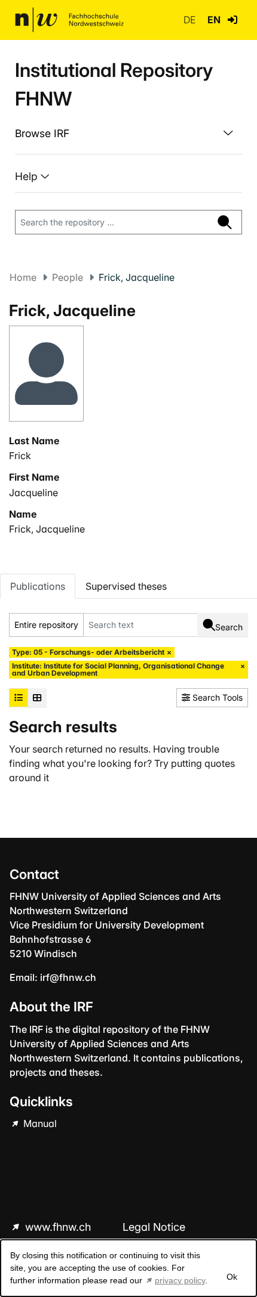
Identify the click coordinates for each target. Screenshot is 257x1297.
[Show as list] (18, 697)
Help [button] (28, 176)
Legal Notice (154, 1227)
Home (23, 277)
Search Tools (216, 697)
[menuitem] (128, 133)
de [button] (190, 20)
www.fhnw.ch (58, 1227)
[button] (232, 19)
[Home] (69, 19)
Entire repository (46, 625)
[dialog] (128, 1268)
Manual (39, 1123)
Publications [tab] (37, 586)
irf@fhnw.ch (68, 977)
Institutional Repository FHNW (114, 84)
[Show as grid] (37, 697)
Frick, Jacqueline (47, 529)
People (67, 277)
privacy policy (180, 1280)
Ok (232, 1276)
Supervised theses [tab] (126, 586)
